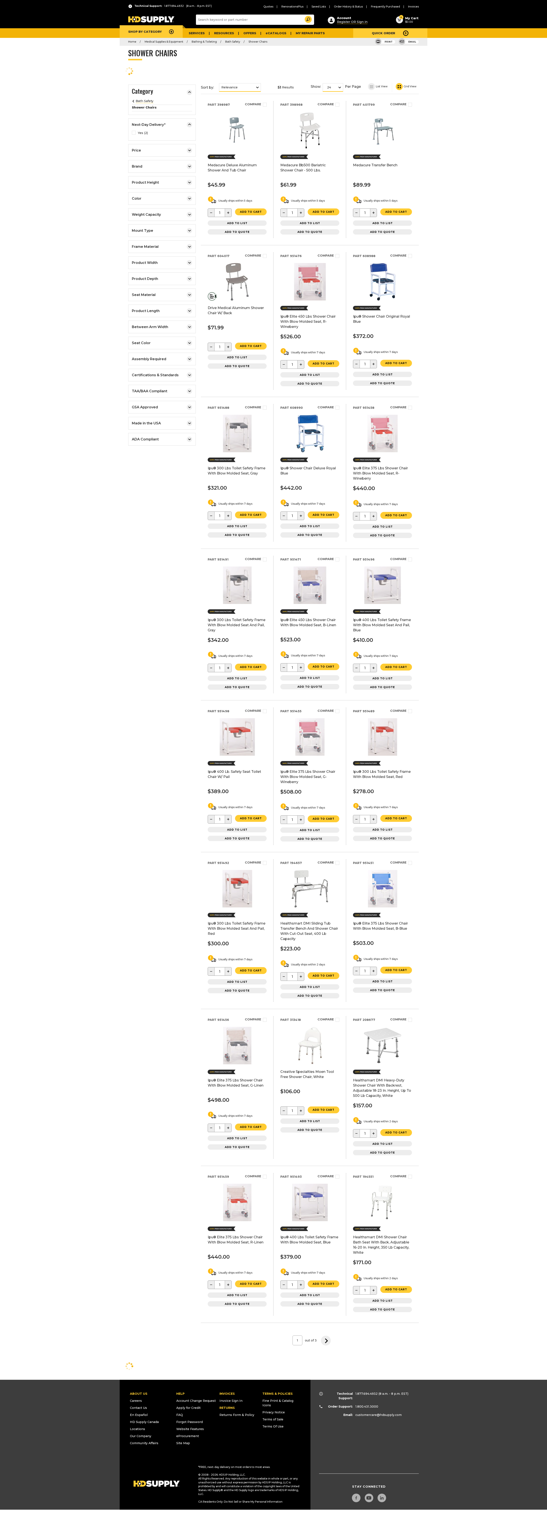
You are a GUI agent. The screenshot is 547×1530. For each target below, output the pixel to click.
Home (132, 41)
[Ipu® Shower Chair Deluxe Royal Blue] (310, 451)
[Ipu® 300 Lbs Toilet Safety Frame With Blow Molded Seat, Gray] (237, 451)
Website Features (190, 1429)
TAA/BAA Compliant (149, 391)
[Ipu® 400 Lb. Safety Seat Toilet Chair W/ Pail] (237, 754)
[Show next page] (326, 1340)
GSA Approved (145, 407)
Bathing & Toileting (204, 41)
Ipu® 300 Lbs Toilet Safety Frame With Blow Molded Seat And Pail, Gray (236, 625)
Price (136, 150)
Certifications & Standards (155, 375)
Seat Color (141, 343)
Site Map (183, 1443)
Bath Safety (232, 41)
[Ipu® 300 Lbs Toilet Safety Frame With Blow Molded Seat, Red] (382, 754)
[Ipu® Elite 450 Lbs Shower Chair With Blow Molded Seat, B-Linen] (310, 603)
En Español (139, 1415)
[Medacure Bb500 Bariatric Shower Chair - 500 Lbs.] (310, 148)
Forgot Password (189, 1422)
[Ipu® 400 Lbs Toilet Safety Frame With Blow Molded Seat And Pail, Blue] (382, 603)
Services (197, 33)
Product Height (145, 182)
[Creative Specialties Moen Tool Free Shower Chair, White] (310, 1063)
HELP (180, 1394)
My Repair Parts (310, 33)
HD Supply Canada (144, 1422)
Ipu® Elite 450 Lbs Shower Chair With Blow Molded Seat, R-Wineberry (308, 321)
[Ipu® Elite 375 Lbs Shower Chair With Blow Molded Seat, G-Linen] (237, 1063)
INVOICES (227, 1394)
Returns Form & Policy (236, 1415)
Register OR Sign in (352, 22)
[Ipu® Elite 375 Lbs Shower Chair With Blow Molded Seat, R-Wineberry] (382, 451)
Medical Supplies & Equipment (164, 41)
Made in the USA (146, 423)
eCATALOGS (276, 33)
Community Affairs (144, 1443)
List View (381, 86)
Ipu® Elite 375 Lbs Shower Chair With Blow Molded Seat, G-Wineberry (307, 777)
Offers (249, 33)
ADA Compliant (145, 439)
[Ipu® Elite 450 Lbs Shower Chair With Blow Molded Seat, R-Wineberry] (310, 299)
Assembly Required (149, 359)
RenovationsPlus (292, 6)
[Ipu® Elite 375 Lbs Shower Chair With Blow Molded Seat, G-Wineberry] (310, 754)
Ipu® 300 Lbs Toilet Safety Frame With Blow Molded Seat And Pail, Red (236, 928)
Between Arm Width (150, 327)
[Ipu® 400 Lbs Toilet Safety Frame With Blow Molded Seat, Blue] (310, 1220)
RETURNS (227, 1408)
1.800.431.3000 (366, 1406)
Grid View (409, 86)
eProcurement (187, 1436)
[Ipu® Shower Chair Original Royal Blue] (382, 299)
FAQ (179, 1415)
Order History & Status (348, 6)
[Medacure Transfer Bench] (382, 148)
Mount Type (142, 231)
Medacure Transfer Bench (375, 165)
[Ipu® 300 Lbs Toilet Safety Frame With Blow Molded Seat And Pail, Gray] (237, 603)
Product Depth (145, 279)
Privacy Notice (273, 1412)
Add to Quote (237, 231)
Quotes (268, 6)
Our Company (140, 1436)
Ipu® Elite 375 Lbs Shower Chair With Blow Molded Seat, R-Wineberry (380, 473)
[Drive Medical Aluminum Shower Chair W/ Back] (237, 299)
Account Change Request (196, 1401)
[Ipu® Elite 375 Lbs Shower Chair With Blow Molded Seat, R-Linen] (237, 1220)
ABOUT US (138, 1394)
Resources (224, 33)
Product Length (146, 311)
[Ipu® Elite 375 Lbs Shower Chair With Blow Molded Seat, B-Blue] (382, 906)
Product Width (145, 263)
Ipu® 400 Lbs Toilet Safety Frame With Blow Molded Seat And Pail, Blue (382, 625)
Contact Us (138, 1408)
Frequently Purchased (385, 6)
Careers (136, 1401)
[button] (308, 18)
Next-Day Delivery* (149, 125)
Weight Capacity (146, 215)
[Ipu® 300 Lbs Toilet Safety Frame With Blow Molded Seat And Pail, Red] (237, 906)
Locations (137, 1429)
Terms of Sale (272, 1419)
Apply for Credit (188, 1408)
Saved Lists (319, 6)
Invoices (413, 6)
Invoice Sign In (231, 1401)
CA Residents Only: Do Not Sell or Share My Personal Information (240, 1501)
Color (136, 198)
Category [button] (142, 91)
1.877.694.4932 (366, 1394)
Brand (137, 166)
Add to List (237, 223)
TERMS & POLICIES (277, 1394)
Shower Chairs (258, 41)
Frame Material (145, 247)
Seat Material (144, 295)
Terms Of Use (273, 1426)
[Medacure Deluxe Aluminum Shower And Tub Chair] (237, 148)
